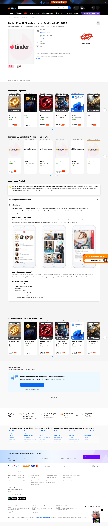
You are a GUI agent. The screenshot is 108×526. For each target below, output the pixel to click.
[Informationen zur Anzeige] (31, 93)
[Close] (106, 2)
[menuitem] (10, 13)
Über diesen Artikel (25, 80)
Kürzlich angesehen (13, 80)
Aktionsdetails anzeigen (13, 456)
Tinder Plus (39, 17)
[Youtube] (86, 506)
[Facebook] (83, 506)
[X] (96, 506)
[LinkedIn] (99, 506)
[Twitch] (88, 506)
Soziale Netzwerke (25, 17)
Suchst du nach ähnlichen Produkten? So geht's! (28, 137)
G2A (10, 17)
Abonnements (16, 17)
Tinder (33, 17)
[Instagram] (94, 506)
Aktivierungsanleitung (45, 32)
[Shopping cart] (98, 8)
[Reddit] (91, 506)
